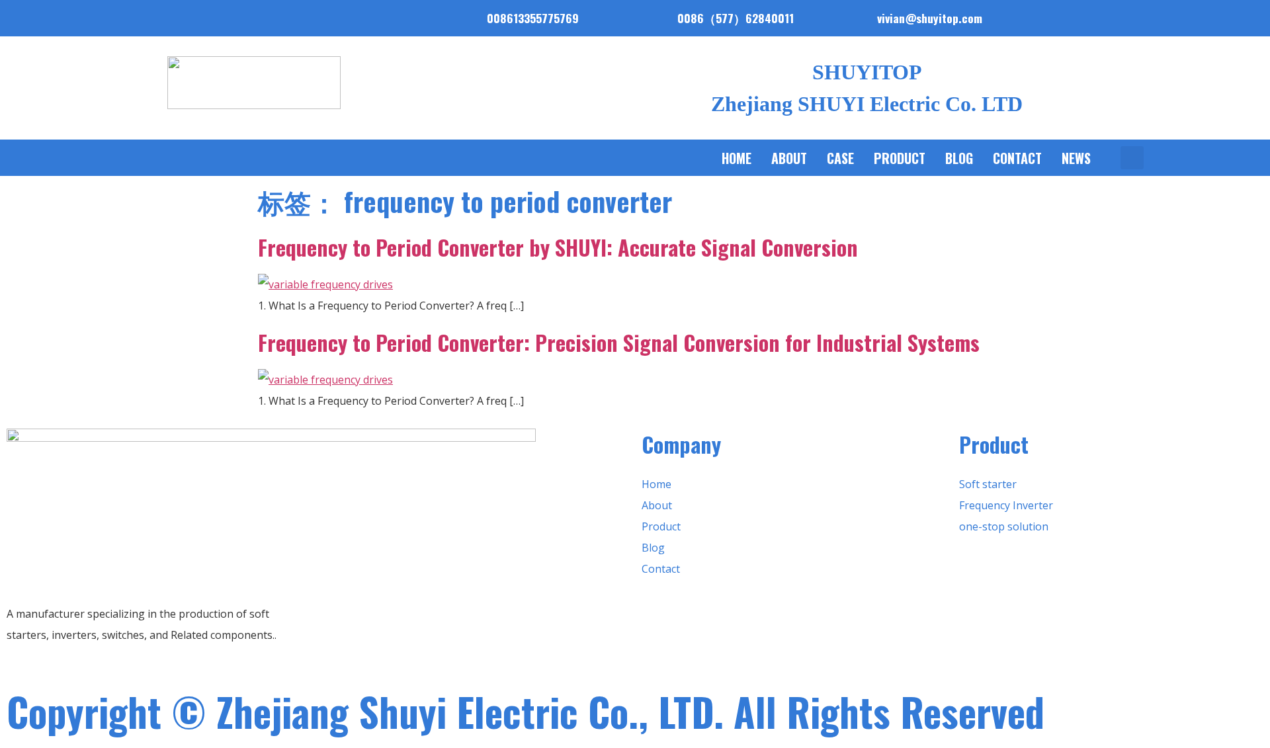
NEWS (1076, 158)
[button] (1132, 157)
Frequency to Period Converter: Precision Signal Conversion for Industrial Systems (619, 342)
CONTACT (1017, 158)
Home (736, 158)
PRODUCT (899, 158)
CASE (840, 158)
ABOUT (789, 158)
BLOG (959, 158)
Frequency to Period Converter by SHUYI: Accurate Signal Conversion (558, 247)
